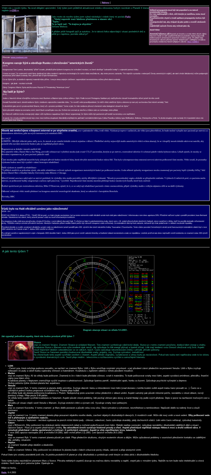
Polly (128, 16)
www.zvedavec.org (19, 57)
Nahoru (105, 2)
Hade (3, 472)
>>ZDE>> (14, 10)
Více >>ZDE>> (193, 42)
